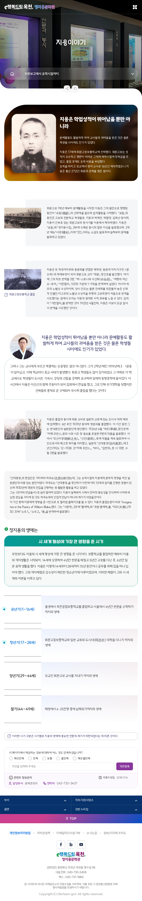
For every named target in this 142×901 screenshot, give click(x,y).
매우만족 (19, 758)
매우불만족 (84, 758)
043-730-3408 (76, 872)
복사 (75, 88)
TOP (73, 818)
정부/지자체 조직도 (115, 833)
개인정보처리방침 (20, 833)
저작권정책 (43, 833)
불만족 (65, 758)
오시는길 (92, 833)
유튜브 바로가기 (81, 844)
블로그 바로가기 (71, 844)
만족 (35, 758)
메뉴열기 (135, 7)
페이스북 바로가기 (61, 844)
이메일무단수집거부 (68, 833)
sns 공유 (67, 88)
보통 (49, 758)
